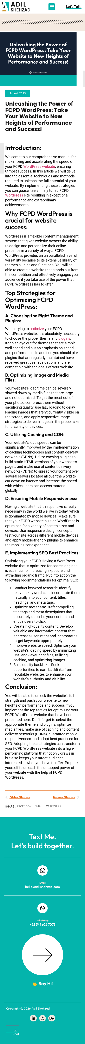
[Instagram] (42, 1018)
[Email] (42, 870)
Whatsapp (42, 920)
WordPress (14, 195)
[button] (51, 6)
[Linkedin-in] (33, 1018)
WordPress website (39, 166)
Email (42, 882)
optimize (37, 329)
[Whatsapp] (42, 908)
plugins (64, 338)
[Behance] (51, 1018)
